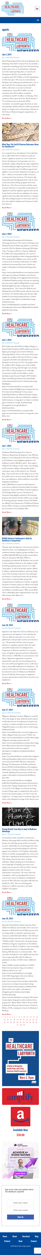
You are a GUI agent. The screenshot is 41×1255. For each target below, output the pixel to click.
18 (14, 1019)
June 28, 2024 (7, 625)
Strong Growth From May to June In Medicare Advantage (19, 830)
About (14, 1236)
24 (33, 1019)
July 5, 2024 (6, 54)
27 (8, 1022)
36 (36, 1022)
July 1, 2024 (6, 445)
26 (4, 1022)
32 (24, 1022)
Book (20, 1241)
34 (30, 1022)
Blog (36, 1236)
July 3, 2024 (6, 233)
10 (24, 1017)
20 (20, 1019)
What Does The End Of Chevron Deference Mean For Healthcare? (20, 145)
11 (27, 1017)
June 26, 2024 (7, 918)
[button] (37, 20)
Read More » (7, 118)
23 (30, 1019)
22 (27, 1019)
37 (18, 1025)
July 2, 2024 (6, 339)
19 (17, 1019)
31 (20, 1022)
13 (34, 1017)
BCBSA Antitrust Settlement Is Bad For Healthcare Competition (17, 539)
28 (11, 1022)
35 (33, 1022)
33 (27, 1022)
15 (4, 1019)
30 (17, 1022)
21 (24, 1019)
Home (5, 1236)
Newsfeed (26, 1236)
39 (24, 1025)
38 (21, 1025)
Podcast (7, 1241)
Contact (34, 1241)
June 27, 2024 (7, 709)
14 (37, 1017)
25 (36, 1019)
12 (30, 1017)
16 (8, 1019)
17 (11, 1019)
